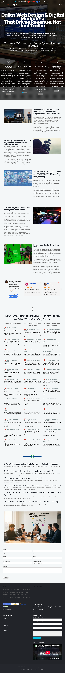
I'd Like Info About (37, 561)
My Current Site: (6, 561)
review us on (12, 296)
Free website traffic (37, 604)
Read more (8, 94)
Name (4, 549)
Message (5, 566)
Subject (35, 556)
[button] (59, 4)
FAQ (5, 618)
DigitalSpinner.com (7, 609)
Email (4, 556)
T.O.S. (5, 620)
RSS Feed (6, 623)
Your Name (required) (38, 617)
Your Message (36, 630)
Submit (6, 577)
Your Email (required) (38, 621)
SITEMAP (6, 630)
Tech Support (7, 627)
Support (6, 625)
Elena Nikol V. (32, 283)
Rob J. (49, 283)
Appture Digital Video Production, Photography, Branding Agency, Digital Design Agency (15, 284)
